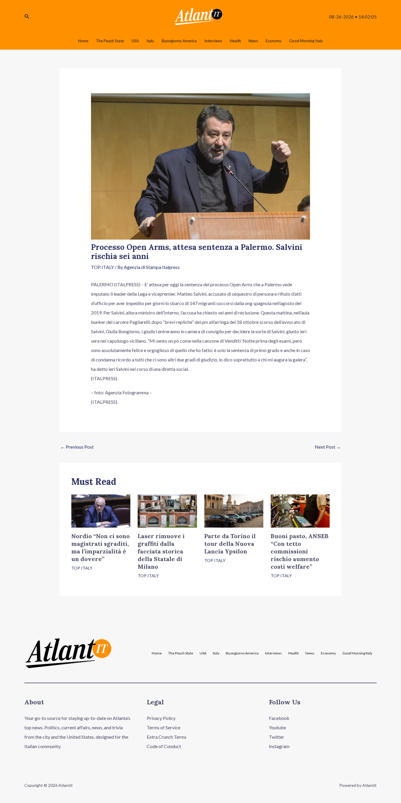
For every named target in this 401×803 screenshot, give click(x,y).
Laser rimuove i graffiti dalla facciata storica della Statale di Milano (161, 551)
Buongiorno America (242, 653)
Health (293, 653)
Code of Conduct (164, 746)
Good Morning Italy (357, 653)
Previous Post (77, 447)
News (309, 653)
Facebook (279, 718)
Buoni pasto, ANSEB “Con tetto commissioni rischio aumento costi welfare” (299, 551)
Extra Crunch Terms (166, 737)
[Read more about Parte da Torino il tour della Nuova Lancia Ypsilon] (233, 510)
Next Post (328, 447)
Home (157, 653)
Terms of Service (163, 727)
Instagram (279, 746)
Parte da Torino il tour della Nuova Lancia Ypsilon (230, 543)
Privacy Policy (161, 718)
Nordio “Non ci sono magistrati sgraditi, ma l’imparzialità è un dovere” (100, 547)
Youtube (277, 727)
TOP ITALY (102, 267)
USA (203, 653)
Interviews (273, 653)
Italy (216, 653)
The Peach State (180, 653)
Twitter (276, 737)
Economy (328, 653)
